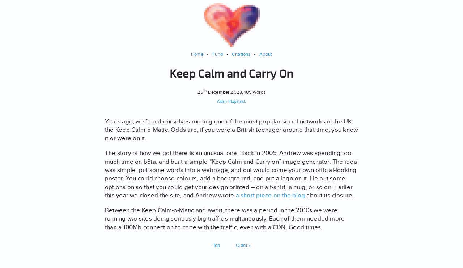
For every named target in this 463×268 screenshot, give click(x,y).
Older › (243, 245)
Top (216, 245)
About (265, 54)
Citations (241, 54)
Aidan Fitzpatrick (231, 102)
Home (197, 54)
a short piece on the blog (270, 195)
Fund (217, 54)
